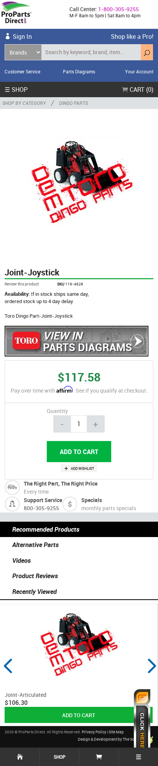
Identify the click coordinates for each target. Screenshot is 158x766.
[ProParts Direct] (31, 14)
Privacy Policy (94, 731)
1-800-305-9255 (118, 9)
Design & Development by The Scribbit (111, 739)
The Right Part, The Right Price (60, 483)
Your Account (139, 71)
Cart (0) (140, 89)
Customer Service (22, 71)
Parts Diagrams (79, 71)
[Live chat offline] (142, 723)
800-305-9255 (41, 508)
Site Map (116, 731)
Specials (91, 500)
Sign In (22, 36)
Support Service (43, 500)
